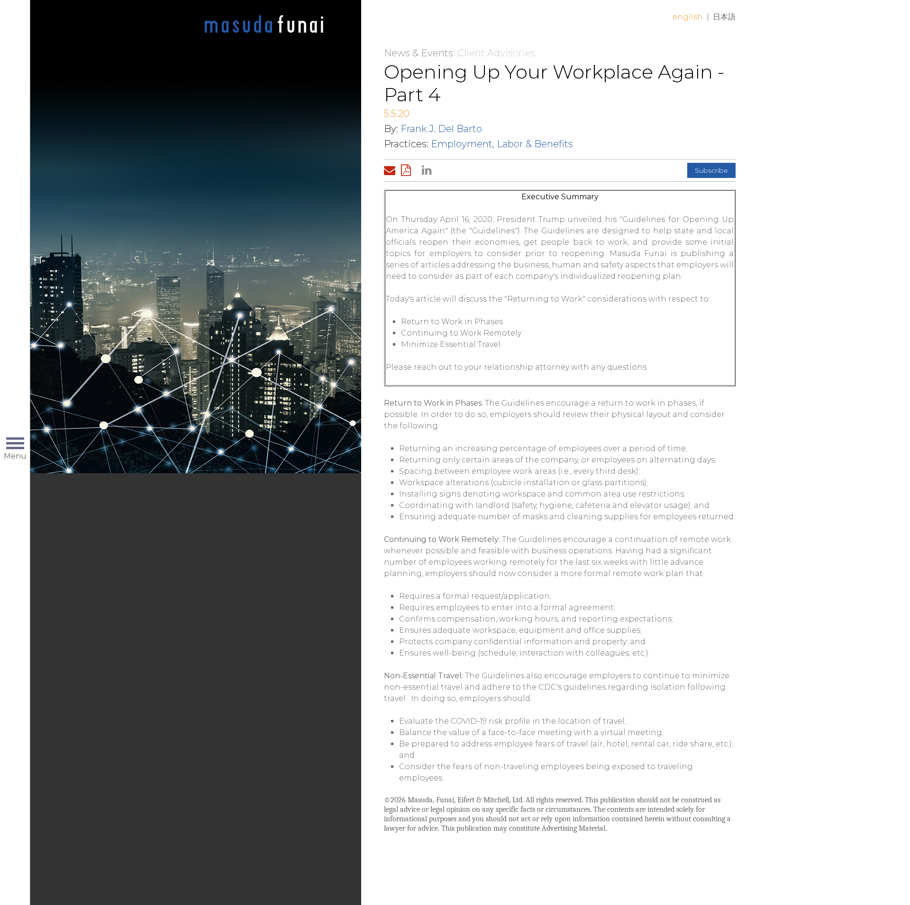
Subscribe (711, 170)
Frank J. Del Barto (441, 128)
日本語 (724, 16)
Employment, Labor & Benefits (502, 144)
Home (264, 24)
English (688, 16)
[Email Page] (391, 170)
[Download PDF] (408, 170)
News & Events (418, 53)
